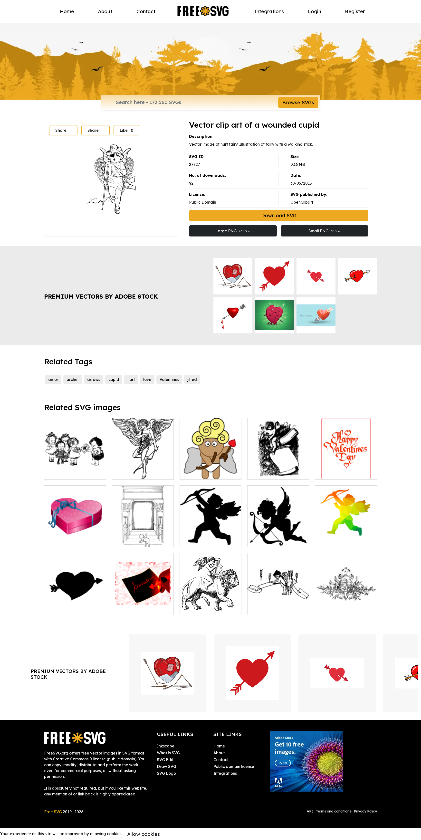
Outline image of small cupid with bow (210, 537)
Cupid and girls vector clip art (75, 469)
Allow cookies (143, 834)
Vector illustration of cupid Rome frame (143, 537)
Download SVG (279, 215)
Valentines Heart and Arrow (75, 605)
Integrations (269, 11)
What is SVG (168, 752)
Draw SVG (166, 766)
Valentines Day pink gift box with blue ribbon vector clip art (75, 534)
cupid (113, 379)
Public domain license (233, 766)
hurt (131, 379)
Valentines (169, 379)
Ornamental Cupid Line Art (345, 608)
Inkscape (165, 746)
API (310, 811)
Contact (145, 11)
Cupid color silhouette (341, 540)
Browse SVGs (298, 102)
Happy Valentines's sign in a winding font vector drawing (346, 467)
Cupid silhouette (268, 540)
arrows (93, 379)
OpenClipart (301, 202)
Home (67, 11)
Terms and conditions (333, 811)
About (105, 11)
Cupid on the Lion (201, 608)
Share (61, 130)
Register (355, 11)
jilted (192, 379)
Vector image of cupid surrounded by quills (278, 605)
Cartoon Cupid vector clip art (210, 469)
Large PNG (233, 230)
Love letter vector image (140, 608)
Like (126, 130)
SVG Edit (165, 759)
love (147, 379)
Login (314, 11)
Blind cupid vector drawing (142, 472)
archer (73, 379)
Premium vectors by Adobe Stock (101, 296)
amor (53, 379)
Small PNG (324, 230)
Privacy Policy (365, 811)
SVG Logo (166, 773)
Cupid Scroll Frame (271, 472)
